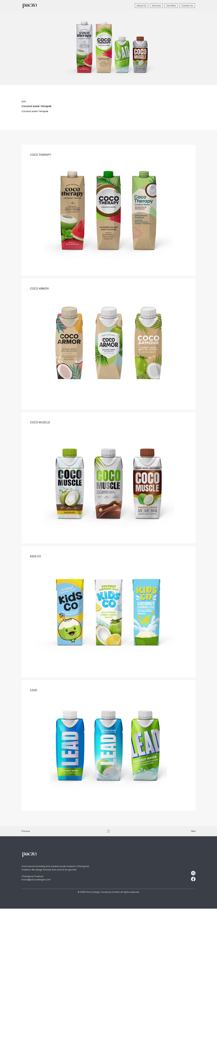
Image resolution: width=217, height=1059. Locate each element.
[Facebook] (193, 879)
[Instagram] (193, 873)
